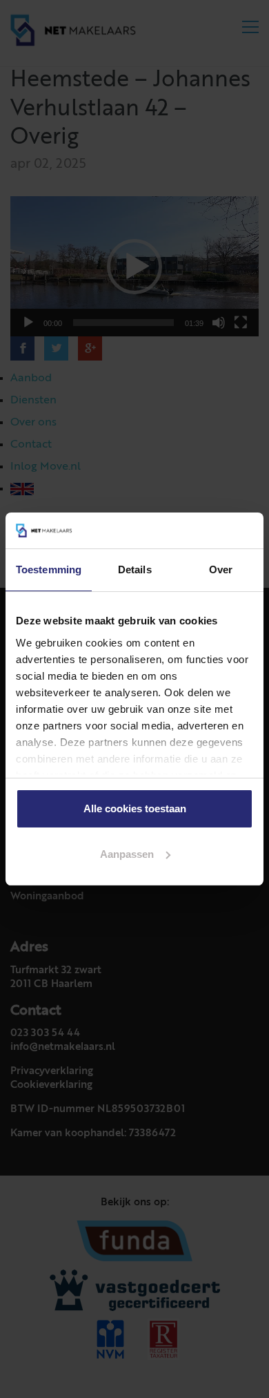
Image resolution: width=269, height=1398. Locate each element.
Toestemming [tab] (48, 569)
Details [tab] (135, 569)
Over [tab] (220, 569)
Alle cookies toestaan (134, 808)
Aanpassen (127, 854)
